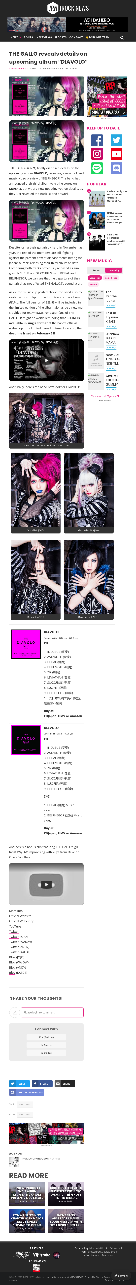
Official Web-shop (21, 921)
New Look (52, 68)
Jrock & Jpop (111, 277)
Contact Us (90, 1277)
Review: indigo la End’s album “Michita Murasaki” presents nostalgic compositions (27, 1193)
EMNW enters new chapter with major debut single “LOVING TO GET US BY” (27, 1220)
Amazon (76, 716)
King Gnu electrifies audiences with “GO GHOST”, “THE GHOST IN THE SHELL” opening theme (66, 1193)
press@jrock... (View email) (102, 1251)
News (14, 37)
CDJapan (50, 716)
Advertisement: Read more (99, 1255)
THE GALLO (25, 1104)
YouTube (15, 926)
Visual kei (95, 277)
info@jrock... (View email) (109, 1248)
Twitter (14, 931)
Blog (12, 957)
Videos (73, 68)
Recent (97, 270)
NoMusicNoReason (19, 68)
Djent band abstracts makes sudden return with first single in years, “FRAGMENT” (66, 1220)
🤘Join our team (98, 37)
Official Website (20, 916)
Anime (93, 284)
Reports (61, 37)
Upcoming (113, 270)
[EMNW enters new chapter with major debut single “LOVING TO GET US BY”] (97, 228)
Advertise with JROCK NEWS (70, 1277)
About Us (51, 1277)
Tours (28, 37)
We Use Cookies (103, 1277)
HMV (61, 716)
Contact (76, 37)
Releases (63, 68)
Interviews (44, 37)
